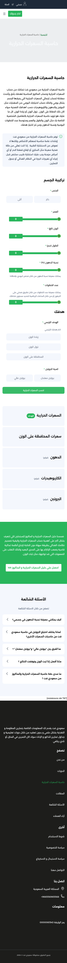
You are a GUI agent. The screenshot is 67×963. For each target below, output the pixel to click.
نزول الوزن (33, 347)
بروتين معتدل (47, 378)
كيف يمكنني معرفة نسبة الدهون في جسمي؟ (36, 619)
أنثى (20, 199)
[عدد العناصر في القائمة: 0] (8, 4)
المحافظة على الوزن (33, 356)
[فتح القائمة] (4, 14)
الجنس (55, 190)
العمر (55, 211)
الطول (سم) (52, 245)
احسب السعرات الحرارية (33, 390)
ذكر (47, 199)
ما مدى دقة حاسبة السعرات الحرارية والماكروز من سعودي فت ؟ (36, 676)
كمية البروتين (51, 369)
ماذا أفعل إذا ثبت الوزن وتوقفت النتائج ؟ (39, 661)
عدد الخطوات (51, 285)
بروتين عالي (19, 378)
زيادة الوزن (33, 337)
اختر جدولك (15, 13)
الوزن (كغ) (53, 228)
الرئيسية (44, 34)
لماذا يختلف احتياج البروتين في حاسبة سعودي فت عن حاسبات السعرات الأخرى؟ (36, 634)
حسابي (19, 4)
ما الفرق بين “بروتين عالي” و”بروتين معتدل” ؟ (37, 649)
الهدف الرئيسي (51, 322)
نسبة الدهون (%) (49, 262)
